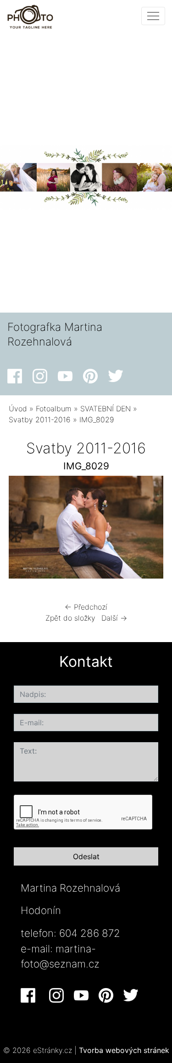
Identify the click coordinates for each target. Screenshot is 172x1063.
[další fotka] (148, 529)
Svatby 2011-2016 (40, 419)
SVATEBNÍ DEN (105, 408)
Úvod (18, 408)
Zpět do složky (70, 617)
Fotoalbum (54, 408)
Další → (114, 617)
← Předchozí (86, 606)
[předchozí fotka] (23, 529)
